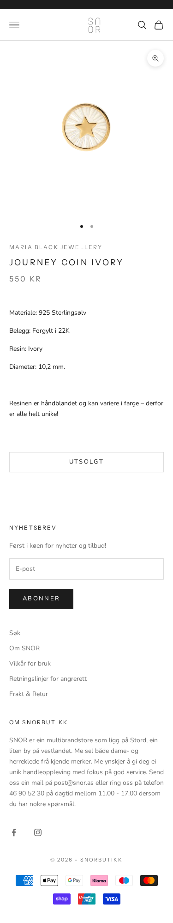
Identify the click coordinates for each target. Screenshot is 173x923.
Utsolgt (86, 462)
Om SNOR (24, 648)
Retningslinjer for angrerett (48, 678)
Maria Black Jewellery (55, 247)
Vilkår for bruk (30, 663)
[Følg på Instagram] (37, 832)
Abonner (41, 598)
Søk (14, 633)
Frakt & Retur (28, 694)
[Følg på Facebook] (13, 832)
